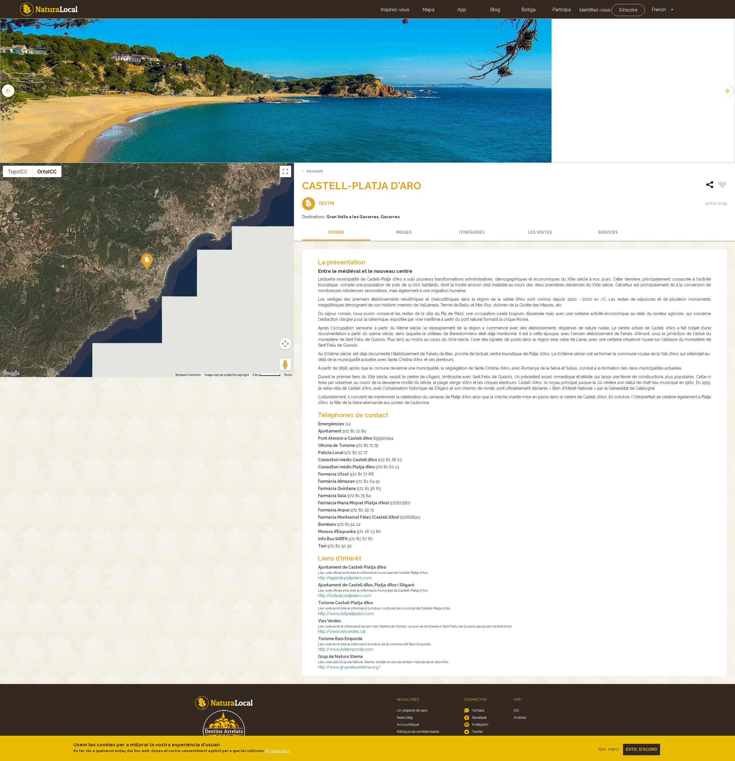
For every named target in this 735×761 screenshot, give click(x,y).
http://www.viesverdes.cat (341, 631)
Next (727, 91)
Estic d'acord (641, 749)
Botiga (528, 9)
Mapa (428, 9)
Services (608, 232)
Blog (495, 9)
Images (404, 232)
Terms (288, 374)
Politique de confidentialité (418, 731)
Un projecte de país (412, 710)
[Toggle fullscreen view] (285, 171)
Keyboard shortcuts (188, 374)
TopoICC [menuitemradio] (18, 172)
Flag (722, 185)
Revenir (315, 171)
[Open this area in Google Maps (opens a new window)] (10, 373)
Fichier (336, 232)
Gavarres (390, 217)
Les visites (540, 232)
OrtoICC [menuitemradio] (47, 172)
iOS (516, 710)
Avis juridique (408, 724)
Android (520, 717)
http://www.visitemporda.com (345, 649)
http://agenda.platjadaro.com (345, 577)
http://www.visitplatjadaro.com (346, 613)
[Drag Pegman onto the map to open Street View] (285, 364)
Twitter (477, 731)
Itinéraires (472, 232)
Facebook (479, 717)
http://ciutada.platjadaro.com (344, 595)
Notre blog (405, 717)
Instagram (480, 724)
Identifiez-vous (595, 10)
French (659, 9)
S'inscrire (628, 10)
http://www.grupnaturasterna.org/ (349, 667)
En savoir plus (277, 751)
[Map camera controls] (285, 343)
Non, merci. (609, 749)
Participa (561, 9)
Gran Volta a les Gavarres (352, 217)
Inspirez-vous (395, 9)
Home (49, 9)
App (461, 9)
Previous (7, 91)
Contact (478, 710)
